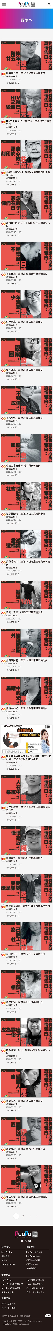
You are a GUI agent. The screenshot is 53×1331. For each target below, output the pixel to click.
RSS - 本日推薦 (8, 1307)
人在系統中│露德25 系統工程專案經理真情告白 (28, 808)
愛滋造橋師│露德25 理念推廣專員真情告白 (28, 563)
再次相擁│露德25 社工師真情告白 (24, 1001)
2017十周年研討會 (34, 1284)
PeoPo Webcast (33, 1256)
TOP (48, 1316)
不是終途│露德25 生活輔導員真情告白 (27, 273)
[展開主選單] (3, 4)
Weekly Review (8, 1264)
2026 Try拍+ (7, 1280)
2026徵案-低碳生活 (35, 1280)
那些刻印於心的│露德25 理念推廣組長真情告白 (28, 173)
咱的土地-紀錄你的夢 (10, 1288)
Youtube (30, 1241)
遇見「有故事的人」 (35, 1292)
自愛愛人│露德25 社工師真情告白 (24, 1100)
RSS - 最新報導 (8, 1303)
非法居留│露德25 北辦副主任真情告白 (27, 1196)
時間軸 (4, 1260)
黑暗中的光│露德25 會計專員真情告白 (27, 708)
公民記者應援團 (33, 1260)
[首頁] (26, 4)
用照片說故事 (7, 1292)
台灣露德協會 (12, 76)
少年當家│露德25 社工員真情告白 (24, 321)
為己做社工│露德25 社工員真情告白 (25, 953)
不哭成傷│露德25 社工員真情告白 (24, 417)
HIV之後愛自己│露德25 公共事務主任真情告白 (29, 122)
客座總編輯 (31, 1268)
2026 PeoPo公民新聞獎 (12, 1284)
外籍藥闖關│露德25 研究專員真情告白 (27, 660)
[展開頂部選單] (49, 4)
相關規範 (5, 1256)
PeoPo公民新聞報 (34, 1252)
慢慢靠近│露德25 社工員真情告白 (24, 858)
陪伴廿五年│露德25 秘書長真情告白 (25, 73)
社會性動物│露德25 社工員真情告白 (25, 513)
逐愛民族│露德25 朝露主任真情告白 (25, 1148)
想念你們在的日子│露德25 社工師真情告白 (28, 224)
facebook (22, 1241)
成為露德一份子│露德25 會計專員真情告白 (28, 1051)
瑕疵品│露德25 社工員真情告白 (23, 465)
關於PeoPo (6, 1252)
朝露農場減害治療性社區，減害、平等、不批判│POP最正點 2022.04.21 (28, 757)
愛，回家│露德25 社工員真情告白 (24, 369)
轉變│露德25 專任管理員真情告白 (24, 612)
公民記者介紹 (32, 1264)
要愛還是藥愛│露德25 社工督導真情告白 (28, 905)
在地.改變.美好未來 (35, 1288)
